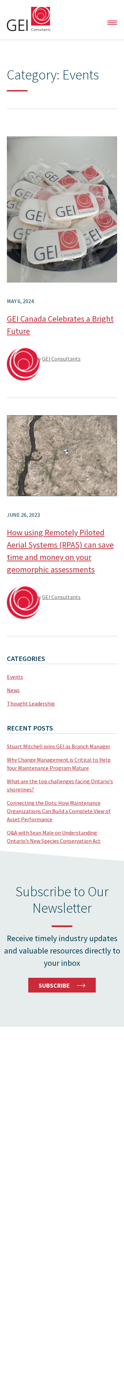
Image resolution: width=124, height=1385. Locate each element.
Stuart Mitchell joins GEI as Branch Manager (58, 746)
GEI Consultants (29, 19)
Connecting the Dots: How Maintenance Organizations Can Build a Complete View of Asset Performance (59, 811)
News (13, 690)
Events (15, 676)
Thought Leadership (31, 703)
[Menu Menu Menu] (112, 23)
